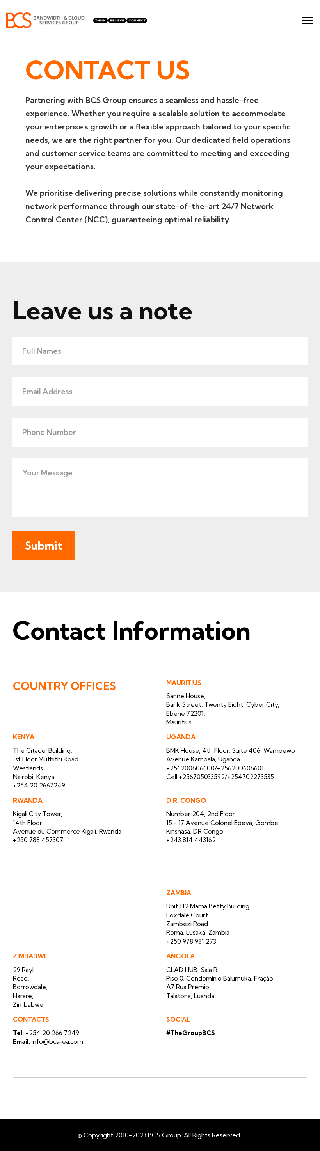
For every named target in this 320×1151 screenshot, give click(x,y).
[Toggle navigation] (308, 21)
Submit (43, 545)
